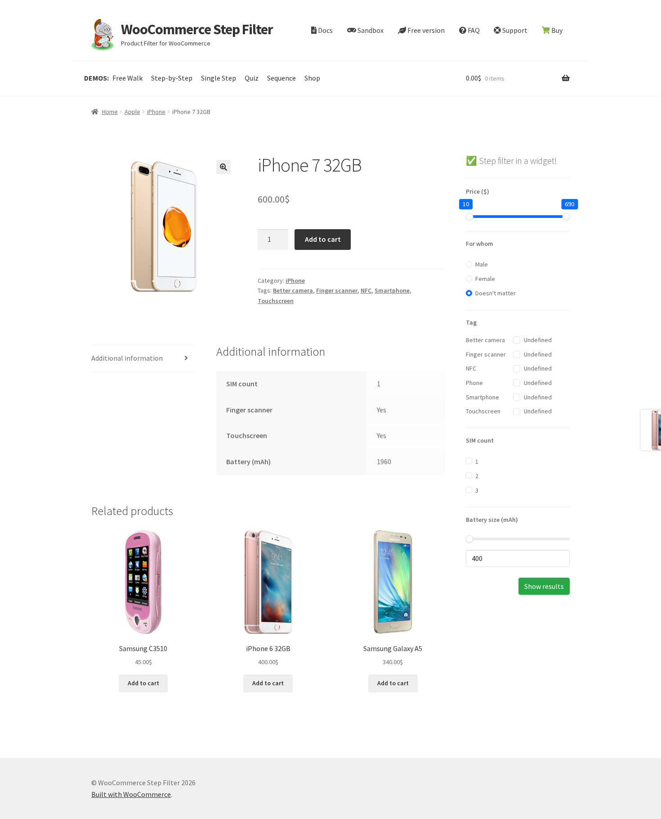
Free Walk (127, 77)
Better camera (293, 290)
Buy (556, 30)
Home (110, 112)
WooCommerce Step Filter (197, 29)
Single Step (218, 77)
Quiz (252, 77)
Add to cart (323, 239)
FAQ (473, 30)
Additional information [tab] (127, 357)
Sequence (281, 77)
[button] (223, 167)
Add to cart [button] (143, 683)
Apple (132, 112)
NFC (366, 290)
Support (514, 30)
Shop (312, 77)
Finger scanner (336, 290)
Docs (325, 30)
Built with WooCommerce (131, 794)
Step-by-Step (171, 77)
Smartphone (392, 290)
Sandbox (370, 30)
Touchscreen (276, 301)
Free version (425, 30)
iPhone (156, 112)
